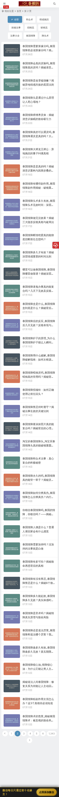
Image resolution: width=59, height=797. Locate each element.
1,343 (52, 733)
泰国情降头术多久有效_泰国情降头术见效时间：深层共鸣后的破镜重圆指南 (38, 205)
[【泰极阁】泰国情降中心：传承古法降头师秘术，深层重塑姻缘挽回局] (29, 3)
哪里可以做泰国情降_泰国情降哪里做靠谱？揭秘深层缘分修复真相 (38, 273)
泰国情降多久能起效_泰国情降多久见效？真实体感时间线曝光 (38, 600)
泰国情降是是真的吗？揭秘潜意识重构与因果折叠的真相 (38, 170)
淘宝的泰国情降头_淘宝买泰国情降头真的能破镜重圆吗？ (38, 445)
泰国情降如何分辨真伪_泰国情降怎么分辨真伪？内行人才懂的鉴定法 (38, 497)
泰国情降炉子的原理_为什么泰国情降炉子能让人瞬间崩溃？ (38, 342)
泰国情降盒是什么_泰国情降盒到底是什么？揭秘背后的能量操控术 (38, 308)
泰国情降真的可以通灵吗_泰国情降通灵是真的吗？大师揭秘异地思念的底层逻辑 (38, 136)
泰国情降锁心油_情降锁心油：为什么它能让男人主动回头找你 (38, 669)
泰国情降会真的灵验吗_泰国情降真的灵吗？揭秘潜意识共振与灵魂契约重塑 (38, 67)
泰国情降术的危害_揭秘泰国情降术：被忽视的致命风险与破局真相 (38, 720)
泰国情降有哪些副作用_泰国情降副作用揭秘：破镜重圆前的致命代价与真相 (38, 187)
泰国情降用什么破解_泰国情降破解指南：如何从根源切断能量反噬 (38, 359)
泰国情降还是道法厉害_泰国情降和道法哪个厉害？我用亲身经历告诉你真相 (38, 634)
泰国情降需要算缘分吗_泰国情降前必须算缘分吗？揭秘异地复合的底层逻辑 (38, 50)
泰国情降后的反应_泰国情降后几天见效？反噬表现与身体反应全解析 (38, 325)
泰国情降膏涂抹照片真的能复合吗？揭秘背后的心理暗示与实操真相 (38, 428)
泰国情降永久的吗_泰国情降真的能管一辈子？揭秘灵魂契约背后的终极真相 (38, 480)
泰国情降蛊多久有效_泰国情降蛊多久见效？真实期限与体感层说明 (38, 651)
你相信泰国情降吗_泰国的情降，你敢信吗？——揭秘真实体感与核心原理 (38, 514)
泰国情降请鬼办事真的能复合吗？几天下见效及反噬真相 (38, 291)
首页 (19, 11)
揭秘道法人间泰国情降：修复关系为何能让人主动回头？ (38, 686)
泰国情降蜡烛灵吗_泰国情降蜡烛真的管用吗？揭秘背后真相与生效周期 (38, 376)
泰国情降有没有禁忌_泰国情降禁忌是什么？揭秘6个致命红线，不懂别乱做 (38, 583)
